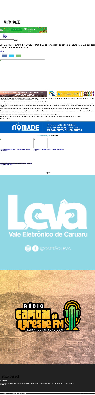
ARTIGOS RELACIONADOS (43, 135)
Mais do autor (54, 135)
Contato (15, 20)
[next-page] (3, 167)
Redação (2, 51)
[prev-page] (1, 167)
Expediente (11, 20)
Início (3, 20)
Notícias (6, 20)
